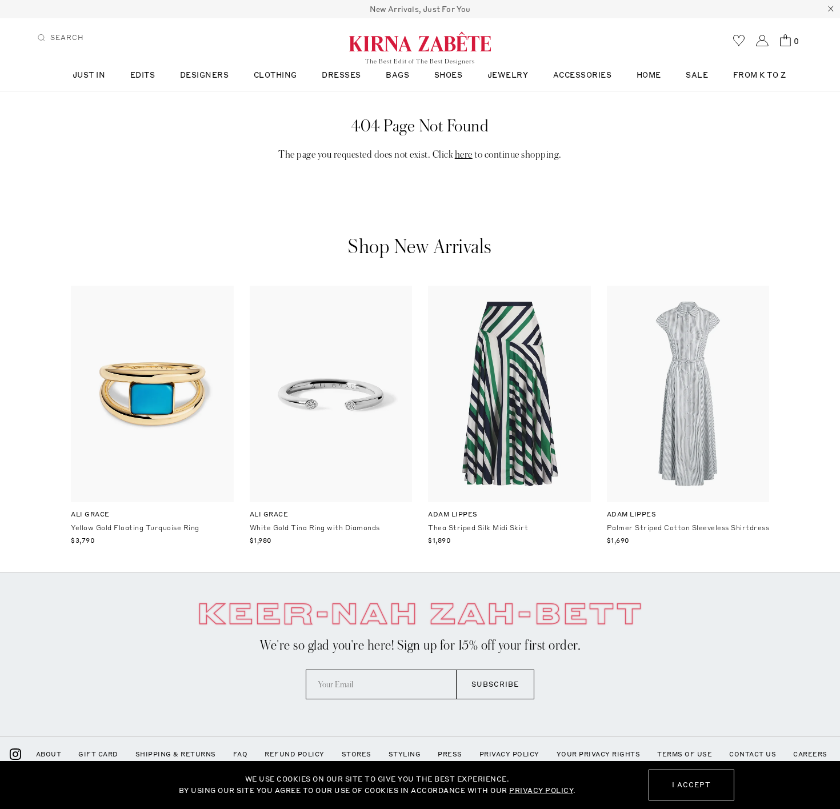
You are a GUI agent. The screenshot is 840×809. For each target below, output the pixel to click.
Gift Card (98, 754)
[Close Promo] (831, 9)
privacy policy (541, 790)
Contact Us (752, 754)
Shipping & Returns (175, 754)
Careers (810, 754)
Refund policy (295, 754)
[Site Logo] (420, 41)
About (49, 754)
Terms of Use (684, 754)
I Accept (691, 784)
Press (450, 754)
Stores (356, 754)
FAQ (240, 754)
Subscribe (495, 684)
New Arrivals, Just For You (420, 9)
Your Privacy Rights (599, 754)
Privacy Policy (509, 754)
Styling (405, 754)
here (464, 154)
